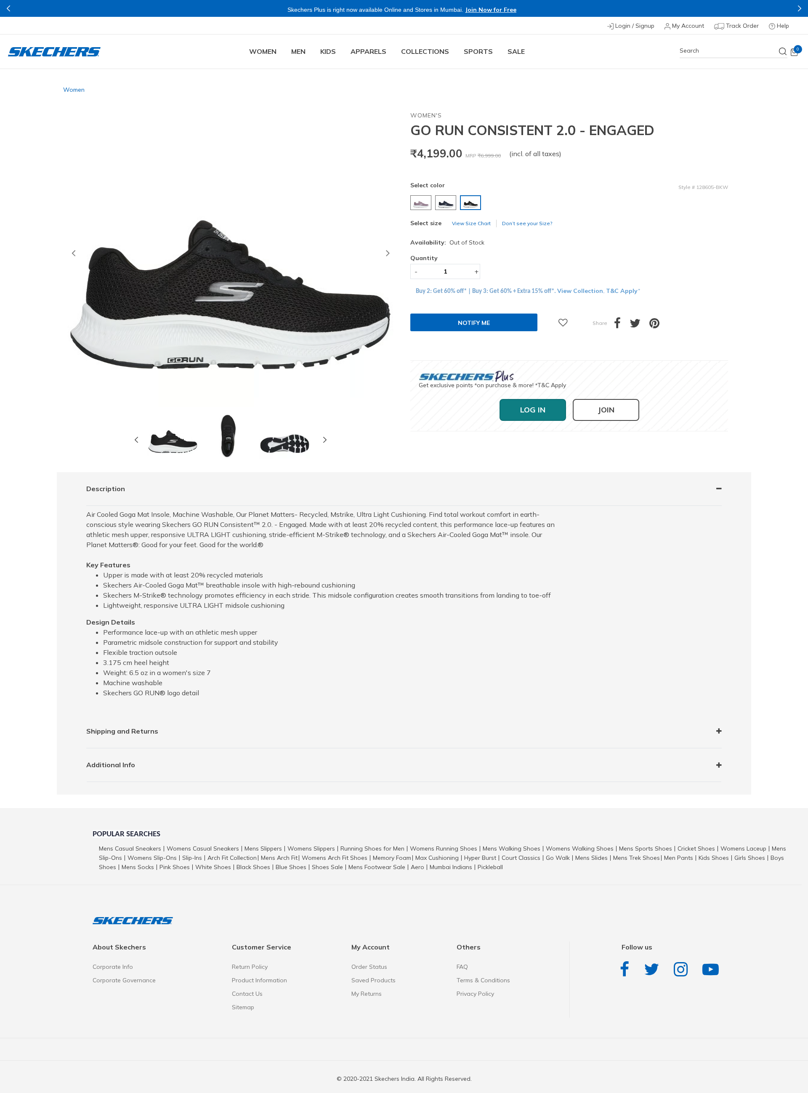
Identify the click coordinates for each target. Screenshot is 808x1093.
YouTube (712, 969)
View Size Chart (471, 223)
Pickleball (490, 867)
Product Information (259, 980)
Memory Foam (392, 858)
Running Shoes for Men (372, 848)
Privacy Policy (475, 993)
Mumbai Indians (451, 867)
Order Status (369, 967)
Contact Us (247, 993)
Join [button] (606, 410)
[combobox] (733, 50)
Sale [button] (516, 51)
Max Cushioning (437, 858)
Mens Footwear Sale (376, 867)
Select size (425, 223)
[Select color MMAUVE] (421, 202)
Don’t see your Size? (527, 223)
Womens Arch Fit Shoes (334, 858)
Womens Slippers (311, 848)
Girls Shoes (749, 858)
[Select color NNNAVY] (446, 202)
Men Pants (678, 858)
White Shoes (213, 867)
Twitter (653, 969)
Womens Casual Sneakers (203, 848)
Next (799, 8)
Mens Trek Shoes (636, 858)
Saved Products (373, 980)
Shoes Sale (327, 867)
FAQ (462, 967)
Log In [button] (532, 410)
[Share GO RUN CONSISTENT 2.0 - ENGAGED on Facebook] (622, 325)
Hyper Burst (480, 858)
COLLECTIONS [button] (425, 51)
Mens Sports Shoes (645, 848)
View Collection (580, 291)
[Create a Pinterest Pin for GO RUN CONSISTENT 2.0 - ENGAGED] (658, 325)
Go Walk (558, 858)
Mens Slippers (263, 848)
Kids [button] (328, 51)
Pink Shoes (174, 867)
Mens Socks (138, 867)
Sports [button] (478, 51)
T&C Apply (622, 291)
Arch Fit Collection (232, 858)
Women (74, 89)
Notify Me (474, 323)
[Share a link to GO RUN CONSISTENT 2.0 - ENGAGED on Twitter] (639, 325)
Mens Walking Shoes (511, 848)
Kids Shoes (714, 858)
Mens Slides (591, 858)
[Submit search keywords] (783, 51)
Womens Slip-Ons (152, 858)
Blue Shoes (291, 867)
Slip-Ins (192, 858)
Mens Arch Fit (279, 858)
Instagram (683, 969)
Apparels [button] (368, 51)
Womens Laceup (743, 848)
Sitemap (243, 1007)
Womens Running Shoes (443, 848)
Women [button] (262, 51)
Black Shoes (253, 867)
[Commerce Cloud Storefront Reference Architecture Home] (54, 51)
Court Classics (521, 858)
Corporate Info (113, 967)
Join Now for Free (490, 9)
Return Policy (250, 967)
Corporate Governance (124, 980)
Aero (417, 867)
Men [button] (298, 51)
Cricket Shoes (696, 848)
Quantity (424, 258)
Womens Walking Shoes (580, 848)
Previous (8, 8)
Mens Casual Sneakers (130, 848)
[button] (73, 255)
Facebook (626, 969)
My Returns (366, 993)
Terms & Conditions (483, 980)
